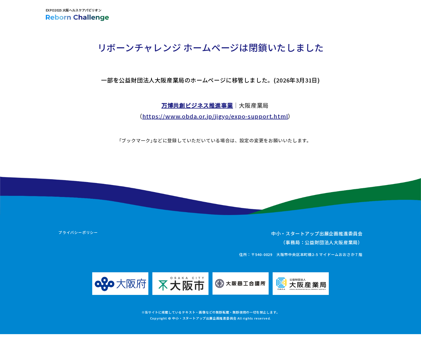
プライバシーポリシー (78, 232)
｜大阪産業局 (215, 105)
